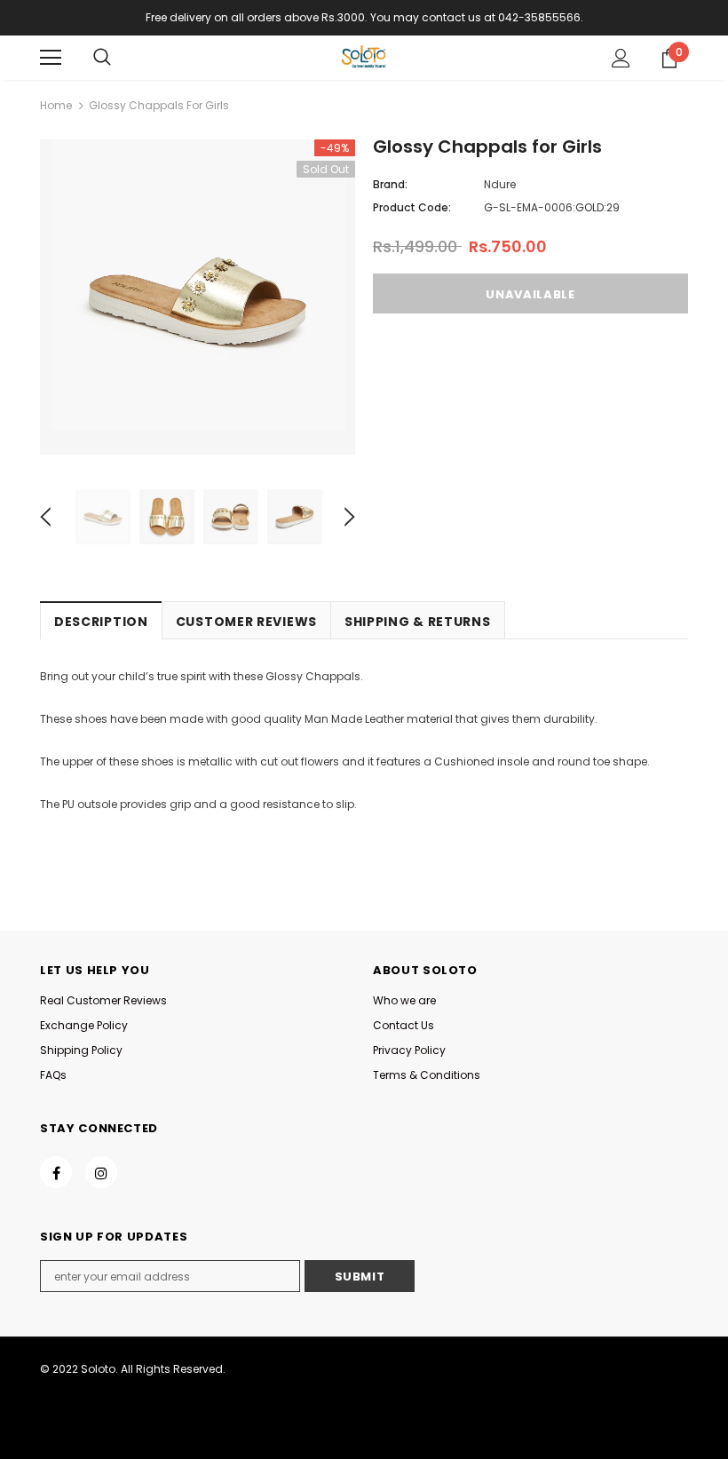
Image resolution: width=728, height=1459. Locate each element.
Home (56, 105)
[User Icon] (621, 58)
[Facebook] (56, 1172)
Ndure (500, 184)
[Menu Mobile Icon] (50, 57)
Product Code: (412, 207)
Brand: (390, 184)
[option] (197, 297)
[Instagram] (101, 1172)
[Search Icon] (102, 58)
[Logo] (364, 56)
